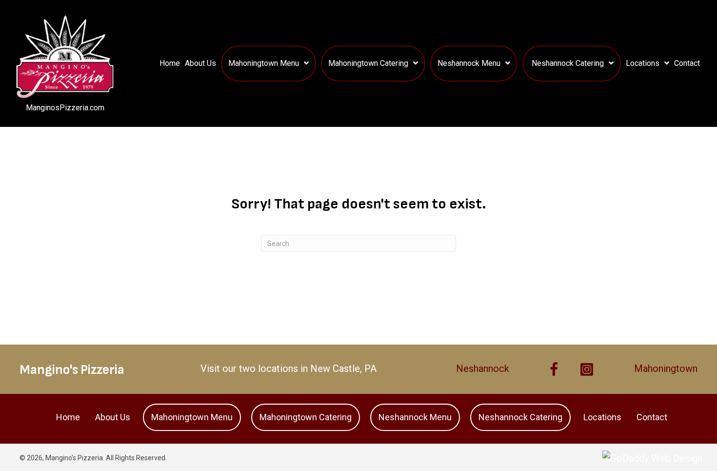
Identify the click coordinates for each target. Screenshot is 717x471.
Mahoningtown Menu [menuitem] (192, 417)
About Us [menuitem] (112, 417)
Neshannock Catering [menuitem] (520, 417)
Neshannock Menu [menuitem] (415, 417)
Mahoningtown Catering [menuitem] (305, 417)
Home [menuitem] (68, 417)
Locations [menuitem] (602, 417)
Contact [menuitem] (652, 417)
